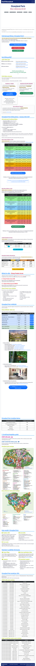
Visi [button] (17, 48)
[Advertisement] (18, 20)
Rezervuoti (31, 315)
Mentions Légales (22, 664)
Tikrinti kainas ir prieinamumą (17, 344)
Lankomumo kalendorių (29, 557)
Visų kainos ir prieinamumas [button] (17, 387)
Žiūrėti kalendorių (29, 142)
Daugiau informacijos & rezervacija (21, 62)
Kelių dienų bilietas (19, 12)
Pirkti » (10, 149)
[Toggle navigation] (33, 2)
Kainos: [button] (17, 44)
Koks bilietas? (6, 12)
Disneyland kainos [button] (18, 50)
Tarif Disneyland (7, 1)
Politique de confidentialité (30, 664)
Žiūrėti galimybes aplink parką (23, 383)
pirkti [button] (18, 173)
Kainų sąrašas (25, 12)
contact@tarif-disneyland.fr (14, 664)
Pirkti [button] (9, 94)
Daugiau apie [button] (18, 269)
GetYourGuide (9, 112)
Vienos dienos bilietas (13, 12)
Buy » (9, 246)
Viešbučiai (30, 12)
